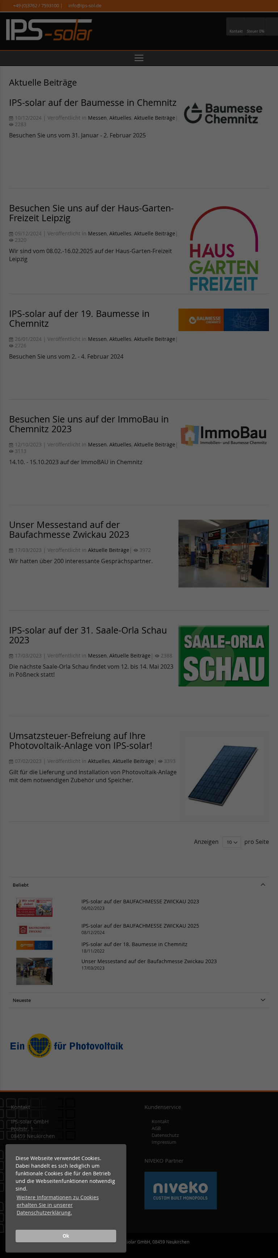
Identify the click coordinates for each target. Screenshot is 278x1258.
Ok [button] (66, 1236)
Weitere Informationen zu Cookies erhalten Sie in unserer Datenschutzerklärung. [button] (58, 1205)
